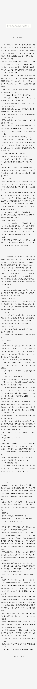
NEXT (21, 37)
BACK (14, 37)
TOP (18, 37)
